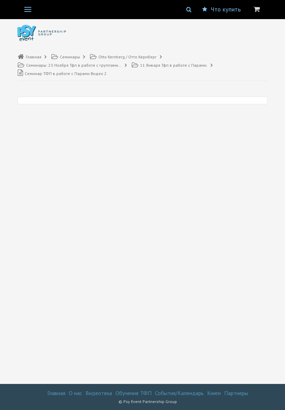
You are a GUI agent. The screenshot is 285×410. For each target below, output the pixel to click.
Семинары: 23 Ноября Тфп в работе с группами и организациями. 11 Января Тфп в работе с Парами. (74, 65)
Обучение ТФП (133, 393)
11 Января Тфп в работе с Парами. (173, 65)
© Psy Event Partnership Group (148, 401)
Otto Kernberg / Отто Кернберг (127, 56)
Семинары (70, 56)
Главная (33, 56)
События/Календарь (179, 393)
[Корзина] (256, 9)
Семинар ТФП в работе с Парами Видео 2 (66, 73)
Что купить (226, 9)
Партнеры (236, 393)
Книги (214, 393)
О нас (75, 393)
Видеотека (99, 393)
